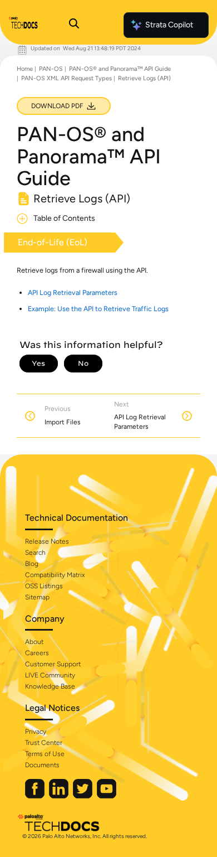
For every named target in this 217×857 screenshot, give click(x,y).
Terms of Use (45, 754)
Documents (42, 765)
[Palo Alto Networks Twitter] (83, 796)
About (34, 642)
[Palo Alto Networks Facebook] (35, 796)
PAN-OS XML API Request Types (66, 78)
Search (35, 552)
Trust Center (43, 743)
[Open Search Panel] (74, 25)
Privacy (35, 731)
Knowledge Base (50, 686)
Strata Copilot (169, 25)
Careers (37, 653)
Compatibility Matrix (55, 575)
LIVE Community (50, 675)
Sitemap (37, 597)
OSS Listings (44, 586)
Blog (31, 564)
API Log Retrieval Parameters (72, 292)
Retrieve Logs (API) (144, 78)
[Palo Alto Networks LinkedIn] (59, 796)
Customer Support (53, 664)
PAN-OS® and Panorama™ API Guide (120, 68)
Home (25, 68)
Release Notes (47, 541)
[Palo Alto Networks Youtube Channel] (106, 796)
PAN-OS (51, 68)
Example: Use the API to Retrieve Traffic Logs (98, 308)
